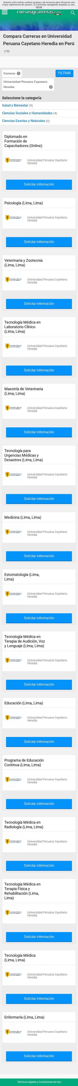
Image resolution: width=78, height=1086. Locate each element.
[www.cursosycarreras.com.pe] (39, 12)
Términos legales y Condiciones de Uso (39, 1082)
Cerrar (39, 7)
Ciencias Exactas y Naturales (24, 121)
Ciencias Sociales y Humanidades (27, 113)
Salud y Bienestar (15, 105)
